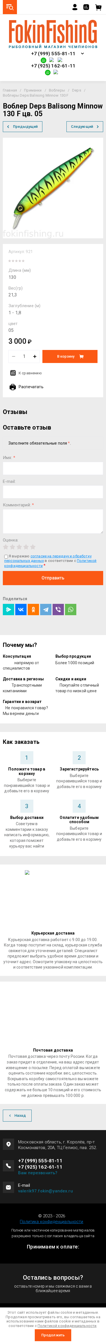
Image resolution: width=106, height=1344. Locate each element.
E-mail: (9, 481)
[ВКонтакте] (21, 609)
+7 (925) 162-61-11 (53, 66)
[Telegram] (45, 609)
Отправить (53, 578)
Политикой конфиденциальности (67, 1326)
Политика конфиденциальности (51, 1221)
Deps (76, 90)
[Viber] (58, 609)
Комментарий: (18, 505)
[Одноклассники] (33, 609)
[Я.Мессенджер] (8, 609)
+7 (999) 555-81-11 (53, 53)
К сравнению (30, 373)
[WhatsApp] (70, 609)
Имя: (9, 457)
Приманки (33, 90)
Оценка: (10, 540)
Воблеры (57, 90)
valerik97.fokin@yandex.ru (45, 1191)
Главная (10, 90)
